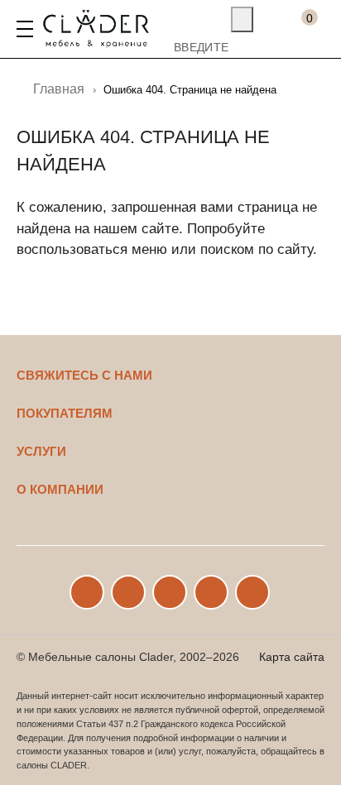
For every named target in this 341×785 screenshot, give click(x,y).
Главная (58, 89)
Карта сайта (291, 656)
